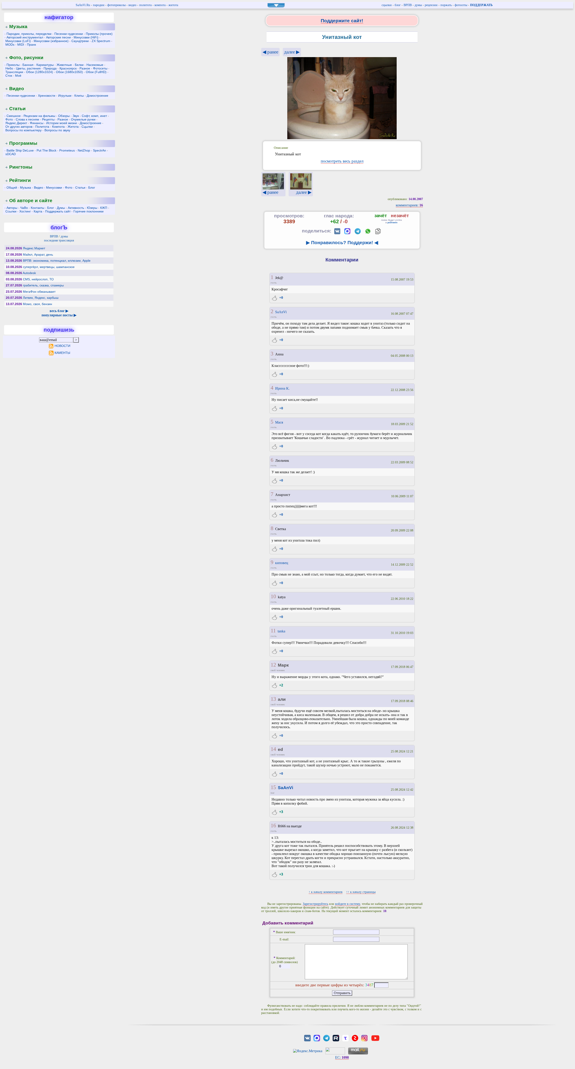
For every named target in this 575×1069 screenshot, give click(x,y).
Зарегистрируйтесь (315, 904)
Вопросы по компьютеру (23, 130)
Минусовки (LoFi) (18, 41)
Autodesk (29, 273)
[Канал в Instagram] (364, 1038)
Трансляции (14, 72)
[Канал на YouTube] (375, 1038)
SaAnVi (281, 312)
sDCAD (10, 154)
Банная (27, 65)
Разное (85, 68)
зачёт (380, 215)
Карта (38, 211)
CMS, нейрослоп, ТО (38, 279)
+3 (280, 812)
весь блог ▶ (59, 311)
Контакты (37, 208)
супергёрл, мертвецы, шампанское (49, 267)
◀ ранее (270, 51)
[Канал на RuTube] (336, 1038)
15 (273, 787)
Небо (9, 68)
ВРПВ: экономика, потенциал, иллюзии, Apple (57, 260)
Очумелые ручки (83, 119)
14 (273, 749)
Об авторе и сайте (30, 200)
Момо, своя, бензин (37, 304)
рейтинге (392, 222)
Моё (18, 75)
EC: (342, 1057)
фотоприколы (116, 5)
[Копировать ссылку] (378, 231)
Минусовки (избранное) (51, 41)
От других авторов (18, 126)
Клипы (79, 95)
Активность (76, 208)
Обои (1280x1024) (39, 72)
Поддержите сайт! (342, 20)
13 (273, 699)
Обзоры (64, 116)
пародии (98, 5)
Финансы (36, 123)
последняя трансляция (59, 240)
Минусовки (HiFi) (86, 37)
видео (132, 5)
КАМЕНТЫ (62, 353)
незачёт (400, 215)
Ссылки (10, 211)
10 (273, 596)
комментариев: (409, 205)
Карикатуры (45, 65)
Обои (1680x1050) (69, 72)
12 (273, 665)
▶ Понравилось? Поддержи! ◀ (342, 242)
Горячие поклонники (88, 211)
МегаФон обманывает (39, 291)
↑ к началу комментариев (326, 892)
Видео (16, 88)
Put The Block (46, 150)
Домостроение (97, 95)
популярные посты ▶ (59, 315)
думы (418, 5)
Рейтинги (20, 180)
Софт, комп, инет (94, 116)
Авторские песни (58, 37)
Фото (9, 119)
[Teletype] (345, 1038)
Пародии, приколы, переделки (29, 34)
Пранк (31, 44)
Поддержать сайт (58, 211)
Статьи (17, 108)
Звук (76, 116)
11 (273, 631)
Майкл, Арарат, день (38, 254)
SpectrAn (99, 150)
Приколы (13, 65)
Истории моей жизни (61, 123)
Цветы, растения (28, 68)
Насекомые (94, 65)
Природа (50, 68)
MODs (9, 44)
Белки (79, 65)
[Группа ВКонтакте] (307, 1038)
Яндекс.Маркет (34, 248)
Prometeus (67, 150)
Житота (73, 126)
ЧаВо (24, 208)
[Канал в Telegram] (326, 1038)
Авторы (12, 208)
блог (398, 5)
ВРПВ (408, 5)
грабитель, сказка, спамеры (43, 285)
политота (145, 5)
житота (173, 5)
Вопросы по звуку (57, 130)
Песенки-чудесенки (68, 34)
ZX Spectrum (101, 41)
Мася (279, 422)
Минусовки (54, 187)
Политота (42, 126)
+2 (280, 685)
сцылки (387, 5)
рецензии (431, 5)
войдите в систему (347, 904)
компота (160, 5)
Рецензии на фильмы (39, 116)
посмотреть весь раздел (342, 161)
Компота (58, 126)
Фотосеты (100, 68)
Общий (12, 187)
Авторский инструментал (25, 37)
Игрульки (64, 95)
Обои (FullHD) (96, 72)
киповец (281, 563)
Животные (64, 65)
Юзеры (92, 208)
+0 (280, 297)
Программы (23, 143)
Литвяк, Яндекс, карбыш (40, 297)
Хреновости (46, 95)
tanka (281, 631)
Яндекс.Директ (16, 123)
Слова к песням (27, 119)
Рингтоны (20, 167)
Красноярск (68, 68)
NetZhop (84, 150)
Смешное (14, 116)
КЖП (103, 208)
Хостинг (25, 211)
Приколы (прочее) (99, 34)
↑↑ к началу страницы (361, 892)
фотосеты (461, 5)
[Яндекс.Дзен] (355, 1038)
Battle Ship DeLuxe (20, 150)
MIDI (20, 44)
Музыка (18, 26)
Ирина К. (282, 388)
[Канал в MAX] (317, 1038)
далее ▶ (292, 51)
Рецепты (48, 119)
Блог (91, 187)
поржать (446, 5)
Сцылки (87, 126)
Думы (61, 208)
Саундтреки (80, 41)
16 (273, 825)
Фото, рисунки (26, 57)
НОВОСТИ (62, 346)
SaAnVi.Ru (83, 5)
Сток (8, 75)
